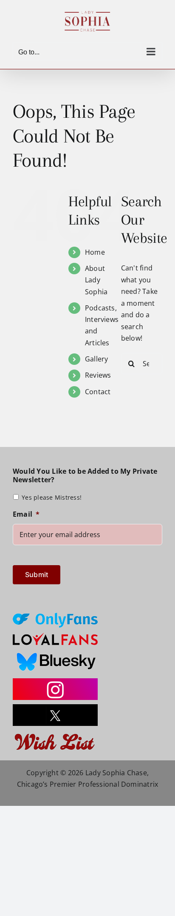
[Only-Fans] (55, 616)
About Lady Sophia (96, 280)
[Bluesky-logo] (55, 652)
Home (95, 252)
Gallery (96, 359)
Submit (36, 574)
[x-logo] (55, 707)
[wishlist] (55, 733)
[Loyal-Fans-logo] (55, 635)
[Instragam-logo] (55, 681)
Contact (98, 391)
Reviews (98, 375)
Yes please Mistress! (52, 497)
